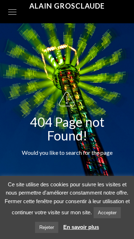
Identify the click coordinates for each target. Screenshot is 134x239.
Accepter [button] (107, 212)
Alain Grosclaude (67, 5)
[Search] (88, 173)
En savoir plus (81, 227)
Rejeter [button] (46, 227)
